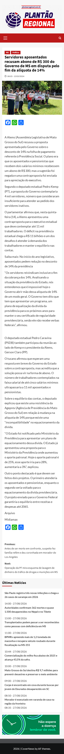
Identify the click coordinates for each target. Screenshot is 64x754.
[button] (5, 37)
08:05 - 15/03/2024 (15, 76)
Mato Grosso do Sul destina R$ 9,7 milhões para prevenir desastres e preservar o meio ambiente (31, 672)
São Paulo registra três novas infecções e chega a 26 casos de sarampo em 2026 (32, 594)
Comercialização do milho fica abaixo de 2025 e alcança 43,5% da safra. (31, 657)
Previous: (30, 550)
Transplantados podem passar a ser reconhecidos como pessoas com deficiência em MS (32, 624)
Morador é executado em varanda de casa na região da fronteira (29, 701)
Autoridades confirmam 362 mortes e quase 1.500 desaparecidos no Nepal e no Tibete (29, 609)
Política (15, 52)
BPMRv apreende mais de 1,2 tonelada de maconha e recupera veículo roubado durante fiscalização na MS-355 (30, 640)
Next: (31, 568)
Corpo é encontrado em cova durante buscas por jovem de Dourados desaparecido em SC (32, 686)
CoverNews (27, 748)
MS (7, 52)
